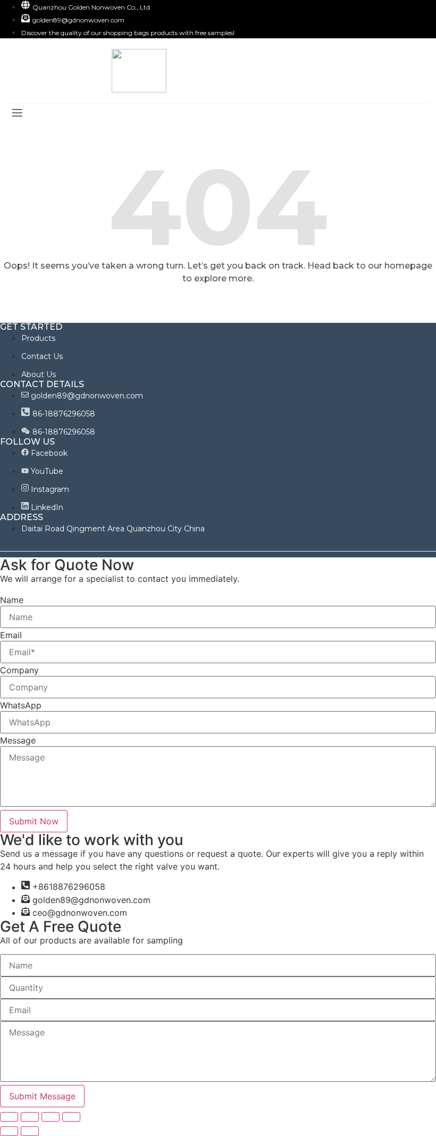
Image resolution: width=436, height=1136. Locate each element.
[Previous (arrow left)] (9, 1131)
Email (11, 635)
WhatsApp (20, 705)
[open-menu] (16, 114)
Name (11, 600)
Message (18, 740)
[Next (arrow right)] (30, 1131)
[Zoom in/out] (71, 1117)
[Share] (30, 1117)
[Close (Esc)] (9, 1117)
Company (19, 670)
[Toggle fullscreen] (50, 1117)
